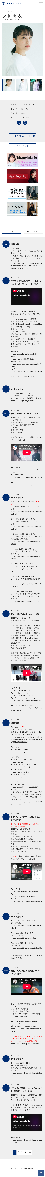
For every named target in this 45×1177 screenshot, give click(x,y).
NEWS (12, 232)
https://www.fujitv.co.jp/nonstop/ (23, 938)
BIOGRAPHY (33, 232)
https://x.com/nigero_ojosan (22, 695)
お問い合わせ (22, 146)
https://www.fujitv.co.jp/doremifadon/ (25, 601)
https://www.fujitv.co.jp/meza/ (22, 401)
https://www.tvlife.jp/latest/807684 (24, 787)
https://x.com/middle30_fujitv (22, 359)
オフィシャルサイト (22, 136)
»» (30, 1152)
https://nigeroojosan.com (22, 690)
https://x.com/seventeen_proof (23, 485)
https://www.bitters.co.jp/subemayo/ (25, 891)
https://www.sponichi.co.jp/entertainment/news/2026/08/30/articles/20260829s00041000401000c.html (26, 265)
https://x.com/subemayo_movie (23, 896)
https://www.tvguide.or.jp (21, 767)
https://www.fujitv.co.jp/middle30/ (24, 354)
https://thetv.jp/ (17, 762)
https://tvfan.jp (17, 777)
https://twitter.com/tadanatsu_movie (25, 1024)
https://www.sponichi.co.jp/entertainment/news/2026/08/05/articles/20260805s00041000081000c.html (26, 739)
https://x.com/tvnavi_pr (20, 772)
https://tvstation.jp (18, 752)
